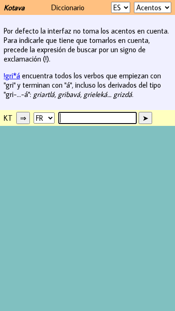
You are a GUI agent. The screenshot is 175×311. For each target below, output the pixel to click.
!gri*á (12, 75)
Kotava (14, 7)
